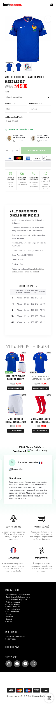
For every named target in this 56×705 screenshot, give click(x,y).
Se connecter (10, 639)
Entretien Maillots (12, 609)
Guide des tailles (12, 612)
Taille (7, 92)
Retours (8, 619)
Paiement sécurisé (12, 602)
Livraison (9, 617)
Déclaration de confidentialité (17, 595)
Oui (12, 121)
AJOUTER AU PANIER (15, 388)
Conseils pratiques (12, 607)
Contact (8, 621)
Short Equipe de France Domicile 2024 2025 (15, 421)
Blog (7, 624)
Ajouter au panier (36, 150)
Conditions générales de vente (17, 597)
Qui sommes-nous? (13, 604)
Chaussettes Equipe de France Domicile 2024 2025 (40, 421)
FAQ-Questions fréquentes (16, 600)
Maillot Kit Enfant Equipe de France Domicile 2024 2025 (15, 379)
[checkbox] (16, 119)
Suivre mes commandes (15, 636)
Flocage (8, 614)
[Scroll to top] (31, 691)
